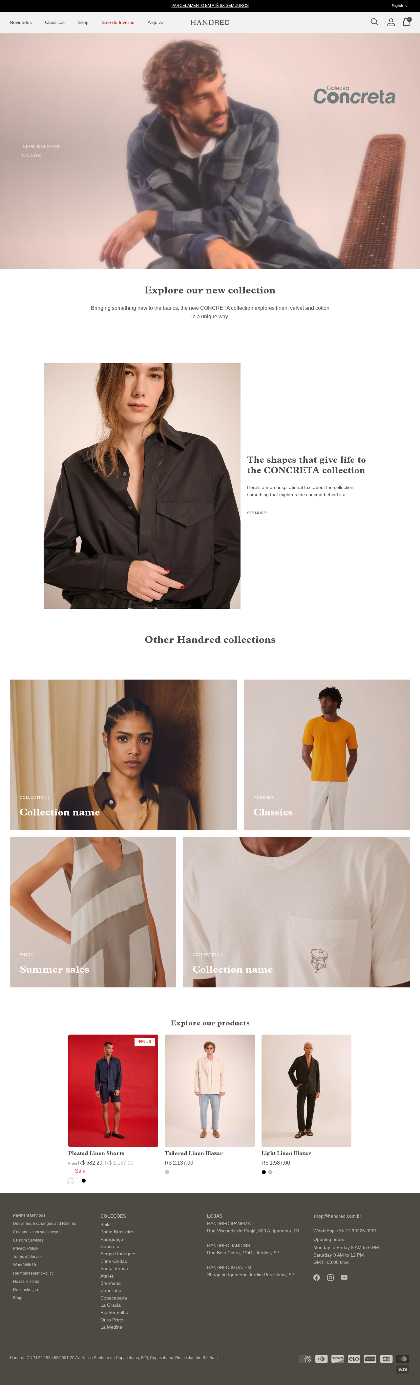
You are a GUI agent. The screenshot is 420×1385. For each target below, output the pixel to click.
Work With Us (25, 1265)
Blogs (18, 1298)
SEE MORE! (257, 513)
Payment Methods (29, 1215)
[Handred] (210, 23)
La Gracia (110, 1305)
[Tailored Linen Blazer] (210, 1091)
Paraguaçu (111, 1239)
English (397, 6)
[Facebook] (316, 1277)
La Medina (111, 1327)
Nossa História (26, 1281)
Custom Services (28, 1240)
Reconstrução (25, 1289)
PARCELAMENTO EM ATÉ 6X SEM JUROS (210, 5)
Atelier (107, 1276)
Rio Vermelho (114, 1312)
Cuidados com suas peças (36, 1232)
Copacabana (113, 1298)
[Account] (390, 23)
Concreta (109, 1246)
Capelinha (110, 1290)
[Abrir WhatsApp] (403, 1368)
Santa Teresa (114, 1268)
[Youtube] (344, 1277)
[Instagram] (330, 1277)
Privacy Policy (25, 1248)
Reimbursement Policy (33, 1273)
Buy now (31, 155)
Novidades (21, 22)
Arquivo (155, 22)
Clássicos (55, 22)
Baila (105, 1224)
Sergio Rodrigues (118, 1253)
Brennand (110, 1283)
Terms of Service (28, 1256)
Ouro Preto (111, 1319)
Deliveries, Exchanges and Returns (44, 1223)
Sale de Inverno (118, 22)
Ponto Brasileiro (116, 1231)
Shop (83, 22)
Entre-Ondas (113, 1261)
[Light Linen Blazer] (306, 1091)
